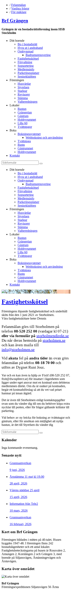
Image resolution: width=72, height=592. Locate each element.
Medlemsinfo (26, 69)
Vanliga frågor (20, 8)
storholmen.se (54, 340)
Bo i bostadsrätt (27, 44)
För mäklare (18, 12)
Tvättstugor (25, 126)
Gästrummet (25, 148)
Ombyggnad (25, 51)
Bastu (21, 144)
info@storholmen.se (18, 349)
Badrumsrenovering (38, 55)
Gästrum (23, 116)
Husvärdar (24, 83)
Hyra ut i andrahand (30, 47)
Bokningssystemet (29, 134)
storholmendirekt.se (52, 335)
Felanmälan (18, 5)
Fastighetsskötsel (28, 58)
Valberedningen (27, 101)
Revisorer (24, 94)
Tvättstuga (24, 141)
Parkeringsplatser (28, 73)
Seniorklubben (27, 76)
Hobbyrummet (27, 119)
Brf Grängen (15, 20)
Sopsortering (26, 65)
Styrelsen (23, 87)
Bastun (22, 109)
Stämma (23, 98)
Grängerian (25, 112)
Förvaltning (25, 62)
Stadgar (22, 91)
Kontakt (15, 155)
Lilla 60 (22, 123)
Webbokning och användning (44, 137)
